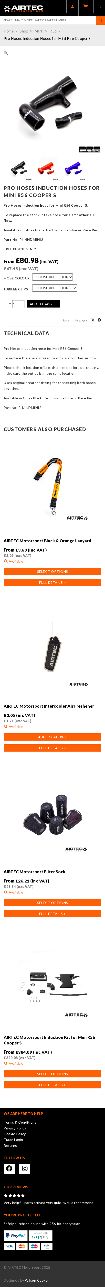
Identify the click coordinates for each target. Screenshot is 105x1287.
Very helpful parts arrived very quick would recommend (49, 1203)
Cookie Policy (15, 1134)
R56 (53, 31)
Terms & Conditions (20, 1122)
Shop (24, 31)
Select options (52, 571)
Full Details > (52, 582)
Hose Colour (17, 278)
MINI (38, 31)
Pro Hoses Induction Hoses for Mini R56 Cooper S (47, 38)
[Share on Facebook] (99, 320)
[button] (6, 53)
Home (9, 31)
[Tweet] (93, 320)
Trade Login (13, 1140)
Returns (10, 1145)
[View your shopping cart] (85, 8)
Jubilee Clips (16, 289)
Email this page (75, 320)
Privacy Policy (15, 1128)
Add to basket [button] (52, 737)
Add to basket (43, 304)
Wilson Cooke (36, 1280)
